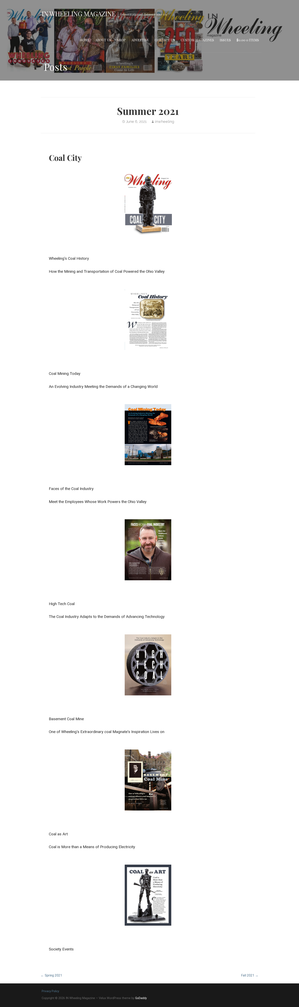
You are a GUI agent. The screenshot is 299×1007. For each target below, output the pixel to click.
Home (84, 40)
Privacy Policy (50, 991)
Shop (121, 40)
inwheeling (164, 121)
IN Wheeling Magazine (79, 13)
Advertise (140, 40)
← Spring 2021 (51, 975)
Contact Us (165, 40)
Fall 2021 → (249, 975)
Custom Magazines (197, 40)
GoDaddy (141, 998)
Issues (225, 40)
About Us (103, 40)
